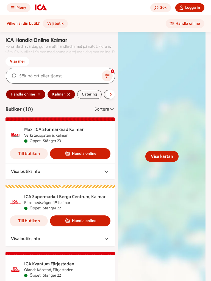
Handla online (84, 153)
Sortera (102, 109)
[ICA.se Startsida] (41, 7)
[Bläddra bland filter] (110, 94)
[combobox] (54, 75)
